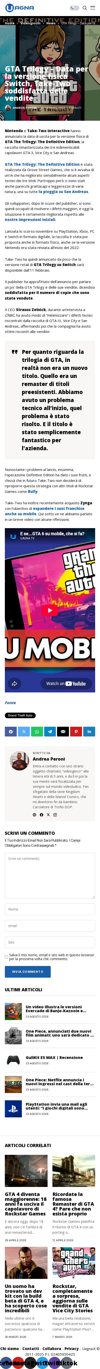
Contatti (30, 1348)
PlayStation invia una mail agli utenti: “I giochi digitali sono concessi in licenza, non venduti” (59, 1108)
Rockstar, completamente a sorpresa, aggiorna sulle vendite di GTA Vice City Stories (72, 1298)
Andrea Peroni (25, 108)
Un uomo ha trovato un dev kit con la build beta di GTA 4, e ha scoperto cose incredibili (26, 1298)
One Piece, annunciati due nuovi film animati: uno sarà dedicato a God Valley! (59, 1035)
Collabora (51, 1348)
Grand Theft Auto (20, 715)
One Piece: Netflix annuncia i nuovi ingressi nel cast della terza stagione (60, 1083)
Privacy (72, 1348)
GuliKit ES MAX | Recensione (54, 1057)
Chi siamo (9, 1348)
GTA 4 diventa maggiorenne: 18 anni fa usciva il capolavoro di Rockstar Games (26, 1204)
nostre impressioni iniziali (30, 219)
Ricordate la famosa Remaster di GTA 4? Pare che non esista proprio (73, 1204)
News (51, 23)
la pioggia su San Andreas (63, 191)
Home (10, 23)
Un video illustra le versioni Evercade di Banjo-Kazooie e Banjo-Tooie (54, 1010)
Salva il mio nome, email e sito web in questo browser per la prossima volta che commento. (51, 957)
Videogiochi (30, 23)
